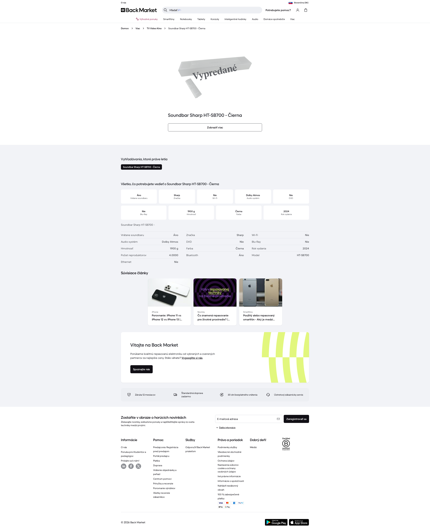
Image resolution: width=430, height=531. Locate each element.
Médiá (253, 447)
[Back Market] (139, 10)
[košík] (305, 10)
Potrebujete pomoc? (278, 10)
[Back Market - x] (138, 466)
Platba (156, 460)
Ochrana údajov (226, 460)
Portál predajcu (161, 455)
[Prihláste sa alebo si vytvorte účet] (297, 10)
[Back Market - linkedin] (123, 466)
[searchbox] (215, 10)
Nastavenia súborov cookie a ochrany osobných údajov (228, 468)
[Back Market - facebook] (131, 466)
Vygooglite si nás (192, 357)
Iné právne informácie (229, 476)
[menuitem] (169, 19)
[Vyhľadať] (165, 10)
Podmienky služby (227, 447)
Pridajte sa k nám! (130, 460)
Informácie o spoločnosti (231, 480)
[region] (215, 302)
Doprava (157, 465)
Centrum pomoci (162, 478)
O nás (124, 447)
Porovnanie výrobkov (164, 488)
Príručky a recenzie (163, 483)
